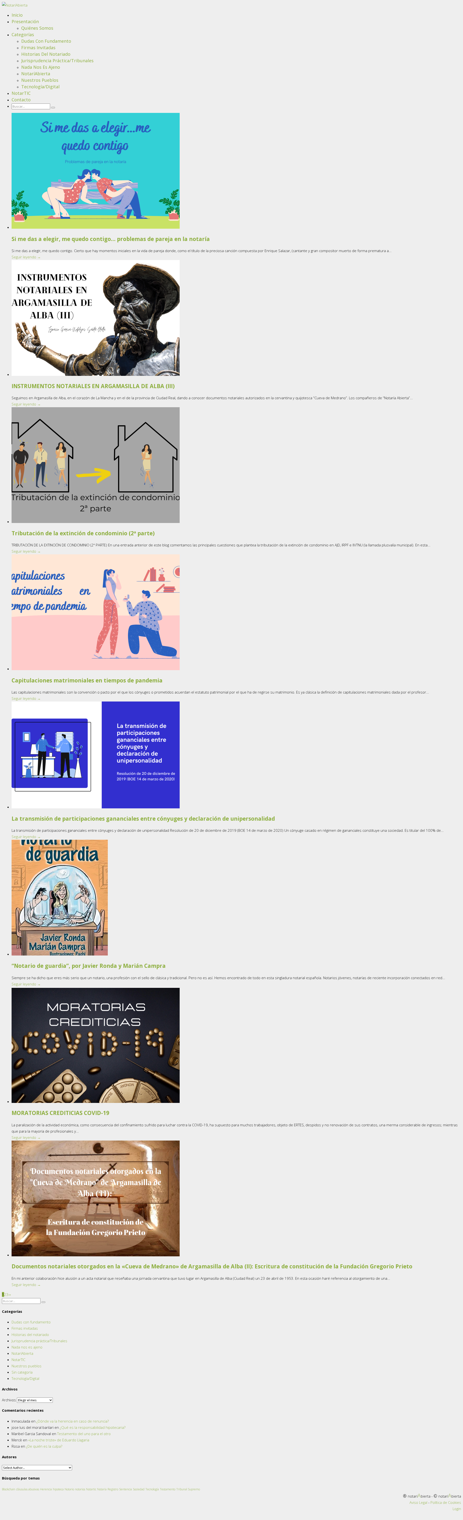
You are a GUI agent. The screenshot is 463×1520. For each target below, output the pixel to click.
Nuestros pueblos (39, 80)
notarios (80, 1489)
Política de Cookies (445, 1502)
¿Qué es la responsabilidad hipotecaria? (92, 1427)
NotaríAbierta (35, 73)
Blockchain (8, 1489)
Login (457, 1508)
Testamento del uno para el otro (84, 1433)
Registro (113, 1489)
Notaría (102, 1489)
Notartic (91, 1489)
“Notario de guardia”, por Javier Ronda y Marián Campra (89, 966)
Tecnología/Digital (40, 86)
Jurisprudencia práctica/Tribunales (57, 60)
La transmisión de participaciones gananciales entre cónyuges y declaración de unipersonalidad (143, 818)
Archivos (9, 1399)
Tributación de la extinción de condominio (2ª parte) (83, 533)
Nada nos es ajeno (40, 67)
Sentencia (125, 1489)
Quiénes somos (37, 28)
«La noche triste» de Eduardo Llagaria (58, 1439)
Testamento (167, 1489)
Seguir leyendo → (26, 256)
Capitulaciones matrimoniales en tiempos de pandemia (87, 680)
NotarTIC (21, 93)
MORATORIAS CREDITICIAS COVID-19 (60, 1113)
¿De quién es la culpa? (44, 1446)
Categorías (23, 34)
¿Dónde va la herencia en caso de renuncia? (72, 1421)
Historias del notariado (45, 54)
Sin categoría (22, 1372)
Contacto (21, 100)
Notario (69, 1489)
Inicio (17, 15)
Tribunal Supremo (188, 1489)
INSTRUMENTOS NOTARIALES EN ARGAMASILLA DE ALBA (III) (93, 386)
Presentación (25, 21)
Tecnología (152, 1489)
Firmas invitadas (38, 47)
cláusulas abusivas (27, 1489)
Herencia (46, 1489)
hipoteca (58, 1489)
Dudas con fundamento (46, 41)
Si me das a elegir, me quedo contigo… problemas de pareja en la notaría (111, 239)
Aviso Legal (418, 1502)
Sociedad (138, 1489)
